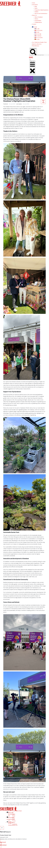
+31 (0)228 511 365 (10, 822)
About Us (34, 15)
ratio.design (19, 810)
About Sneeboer (39, 17)
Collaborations (38, 22)
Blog (36, 6)
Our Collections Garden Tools (39, 42)
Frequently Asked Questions (41, 10)
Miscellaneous (35, 45)
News (36, 8)
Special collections (36, 44)
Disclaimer (14, 824)
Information (35, 4)
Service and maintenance (41, 13)
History (36, 18)
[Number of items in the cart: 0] (30, 59)
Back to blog (43, 101)
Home (33, 2)
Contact (34, 24)
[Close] (2, 828)
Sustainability (38, 20)
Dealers (36, 11)
